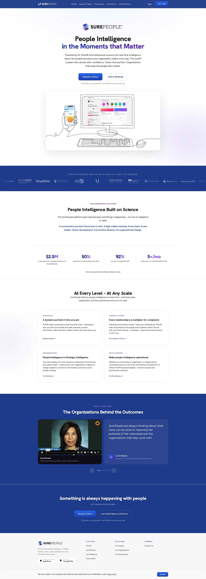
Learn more (111, 574)
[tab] (97, 470)
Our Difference (125, 4)
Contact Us (148, 546)
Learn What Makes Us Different (114, 514)
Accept (162, 574)
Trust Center (90, 559)
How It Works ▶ (115, 77)
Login (150, 4)
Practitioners (99, 4)
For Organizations (122, 550)
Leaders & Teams (85, 4)
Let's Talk (161, 4)
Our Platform (111, 4)
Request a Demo (90, 77)
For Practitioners (121, 554)
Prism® (74, 4)
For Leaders (119, 546)
